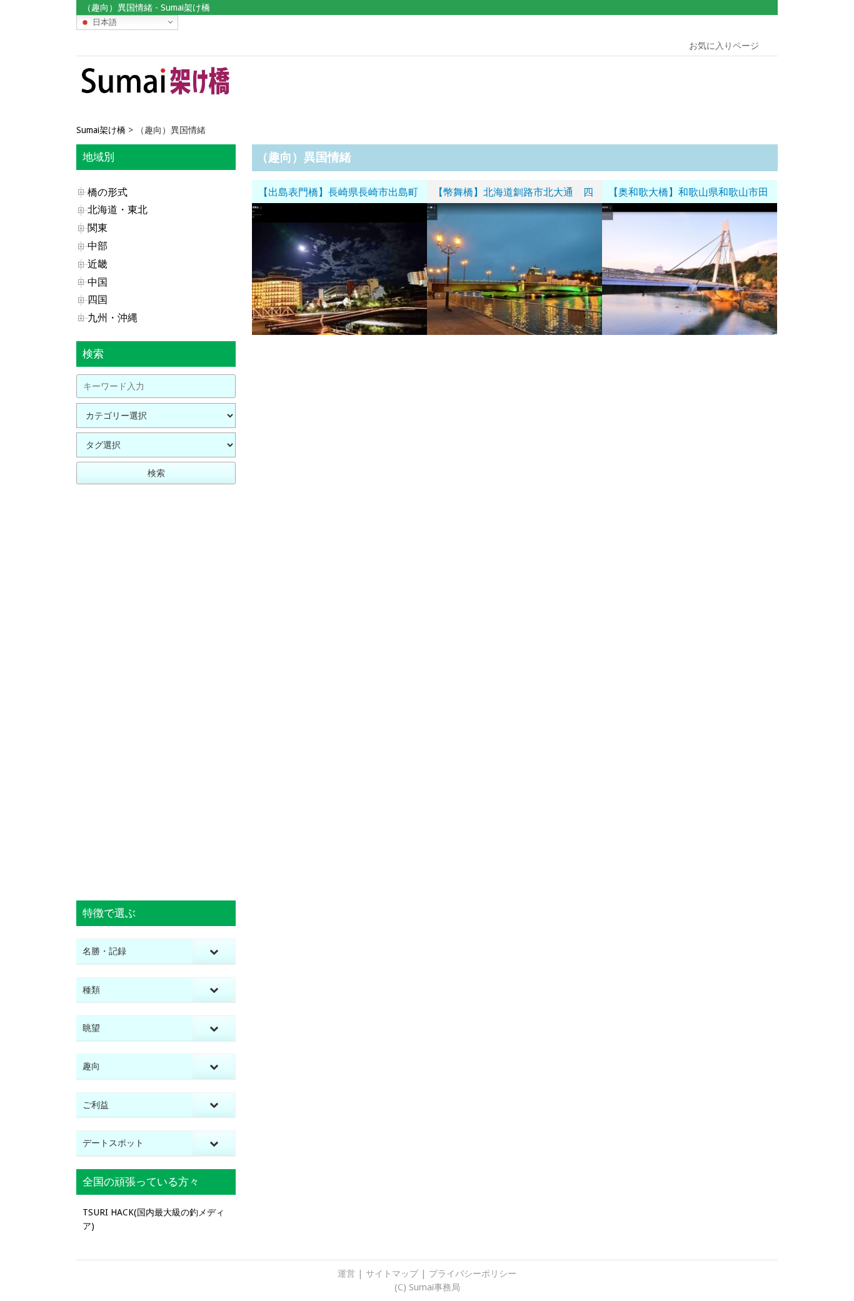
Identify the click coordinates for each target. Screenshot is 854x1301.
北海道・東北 (118, 210)
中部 (98, 246)
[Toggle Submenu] (214, 951)
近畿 (98, 264)
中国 (98, 282)
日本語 (103, 21)
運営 (346, 1274)
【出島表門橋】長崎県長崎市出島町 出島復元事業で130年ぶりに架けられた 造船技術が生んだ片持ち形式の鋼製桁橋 (342, 194)
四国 (98, 300)
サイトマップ (392, 1274)
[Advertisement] (688, 84)
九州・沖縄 (113, 318)
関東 (98, 228)
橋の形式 (108, 192)
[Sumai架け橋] (156, 96)
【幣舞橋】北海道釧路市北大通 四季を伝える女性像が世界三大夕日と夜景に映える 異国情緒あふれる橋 (513, 194)
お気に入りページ (724, 46)
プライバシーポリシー (472, 1274)
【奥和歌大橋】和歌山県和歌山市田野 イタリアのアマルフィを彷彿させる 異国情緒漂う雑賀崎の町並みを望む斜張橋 (688, 194)
